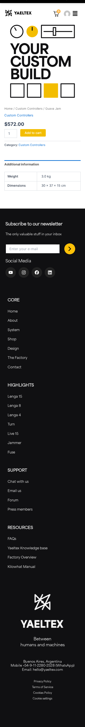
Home (8, 108)
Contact (14, 367)
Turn (11, 424)
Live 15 (13, 433)
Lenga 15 (15, 396)
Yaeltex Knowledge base (28, 548)
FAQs (12, 538)
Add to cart (33, 133)
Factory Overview (22, 557)
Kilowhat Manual (21, 566)
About (13, 320)
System (14, 329)
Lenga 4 (14, 415)
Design (13, 348)
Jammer (14, 442)
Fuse (11, 452)
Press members (20, 509)
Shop (12, 339)
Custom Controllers (28, 108)
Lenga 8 (14, 405)
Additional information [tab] (21, 164)
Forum (13, 500)
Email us (14, 490)
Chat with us (18, 481)
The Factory (17, 357)
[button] (75, 13)
